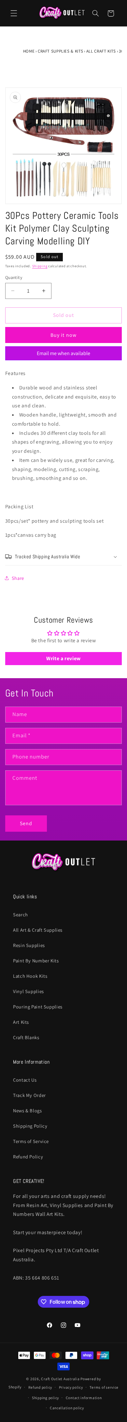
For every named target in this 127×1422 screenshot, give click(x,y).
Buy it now (63, 335)
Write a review (63, 658)
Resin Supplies (29, 945)
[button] (13, 13)
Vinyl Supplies (28, 991)
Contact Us (24, 1080)
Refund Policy (28, 1156)
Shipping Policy (30, 1126)
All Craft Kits (101, 51)
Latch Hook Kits (30, 976)
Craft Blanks (26, 1037)
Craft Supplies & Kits (60, 51)
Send (26, 823)
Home (29, 51)
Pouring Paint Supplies (38, 1007)
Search (20, 914)
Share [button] (18, 578)
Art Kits (21, 1022)
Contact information (84, 1397)
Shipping (40, 266)
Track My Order (29, 1095)
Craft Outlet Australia (60, 1378)
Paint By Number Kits (36, 960)
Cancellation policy (67, 1407)
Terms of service (104, 1387)
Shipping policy (45, 1397)
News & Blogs (27, 1110)
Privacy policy (71, 1387)
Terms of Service (31, 1141)
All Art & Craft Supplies (38, 930)
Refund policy (40, 1387)
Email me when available (63, 353)
